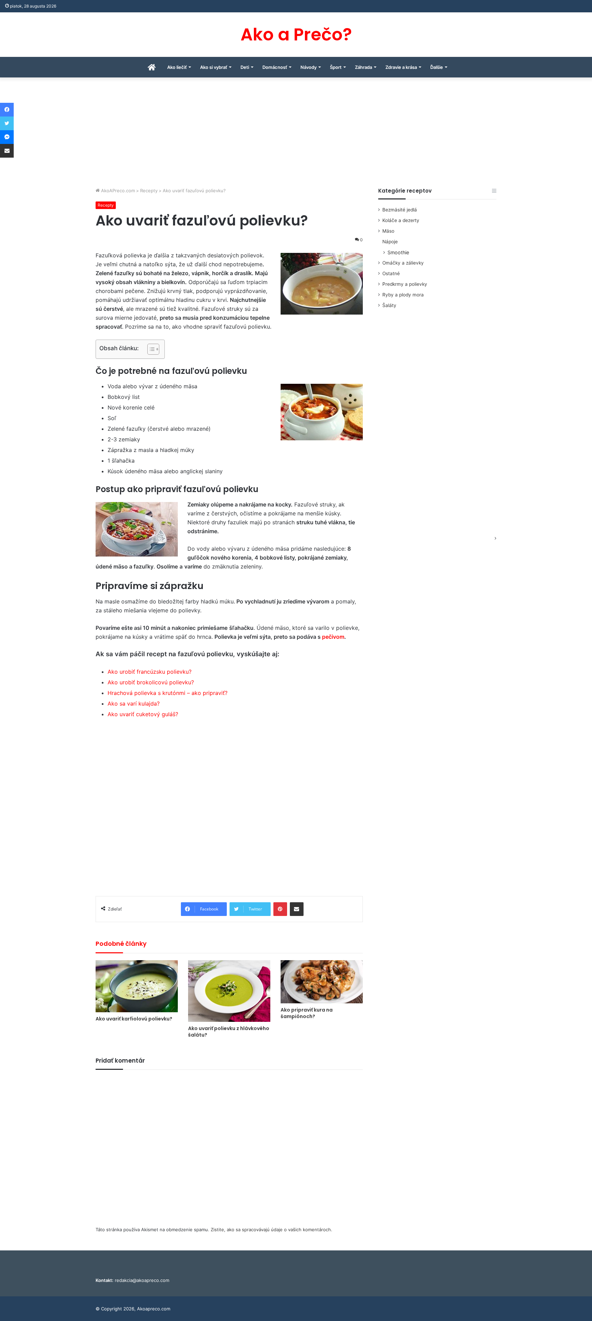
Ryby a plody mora (403, 294)
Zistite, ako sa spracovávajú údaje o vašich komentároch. (271, 1229)
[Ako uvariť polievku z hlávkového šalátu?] (229, 991)
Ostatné (391, 273)
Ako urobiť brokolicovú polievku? (151, 682)
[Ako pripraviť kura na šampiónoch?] (322, 981)
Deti (245, 67)
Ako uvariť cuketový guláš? (143, 714)
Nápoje (390, 241)
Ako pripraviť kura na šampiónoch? (307, 1013)
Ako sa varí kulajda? (134, 703)
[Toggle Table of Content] (150, 349)
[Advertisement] (296, 136)
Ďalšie (436, 67)
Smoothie (398, 252)
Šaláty (389, 305)
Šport (336, 67)
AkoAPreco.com (117, 190)
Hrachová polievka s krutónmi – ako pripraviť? (167, 692)
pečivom (333, 636)
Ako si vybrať (213, 67)
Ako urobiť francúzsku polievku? (150, 671)
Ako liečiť (177, 67)
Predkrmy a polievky (404, 284)
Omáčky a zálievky (403, 263)
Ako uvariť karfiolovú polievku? (134, 1018)
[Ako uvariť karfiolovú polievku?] (137, 986)
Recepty (149, 190)
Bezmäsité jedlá (399, 209)
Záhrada (363, 67)
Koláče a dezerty (400, 220)
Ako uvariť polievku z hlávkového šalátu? (228, 1031)
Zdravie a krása (401, 67)
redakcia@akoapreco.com (142, 1280)
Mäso (388, 231)
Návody (308, 67)
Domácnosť (274, 67)
